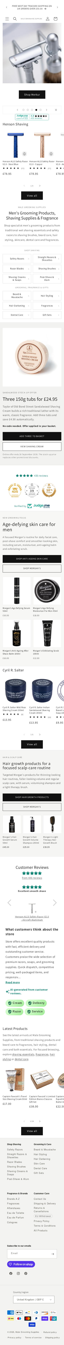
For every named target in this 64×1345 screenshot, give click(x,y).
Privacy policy (15, 1337)
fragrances (42, 1054)
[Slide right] (40, 186)
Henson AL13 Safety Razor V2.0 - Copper (41, 162)
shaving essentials (23, 1054)
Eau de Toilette (15, 1212)
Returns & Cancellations (41, 1209)
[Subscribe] (53, 1253)
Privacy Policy (41, 1221)
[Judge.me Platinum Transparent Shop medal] (32, 490)
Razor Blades (17, 268)
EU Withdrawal (43, 1216)
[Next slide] (46, 110)
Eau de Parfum (15, 1217)
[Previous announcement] (6, 7)
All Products (40, 1230)
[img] (32, 873)
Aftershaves (13, 1208)
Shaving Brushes (47, 268)
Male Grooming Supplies (27, 1331)
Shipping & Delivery (45, 1203)
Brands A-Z (13, 1198)
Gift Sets (47, 314)
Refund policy (50, 1332)
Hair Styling (47, 295)
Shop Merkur (32, 94)
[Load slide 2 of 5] (28, 110)
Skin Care (39, 1163)
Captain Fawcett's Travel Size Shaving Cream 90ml (15, 1098)
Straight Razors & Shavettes (47, 259)
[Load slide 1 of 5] (23, 110)
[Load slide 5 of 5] (40, 110)
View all (32, 195)
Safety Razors (17, 258)
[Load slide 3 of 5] (32, 110)
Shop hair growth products (32, 797)
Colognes (12, 1222)
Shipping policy (52, 1337)
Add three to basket (32, 436)
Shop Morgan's (32, 568)
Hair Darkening (17, 305)
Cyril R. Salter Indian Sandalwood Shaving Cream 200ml (39, 710)
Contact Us (40, 1198)
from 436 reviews (32, 877)
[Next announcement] (57, 7)
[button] (7, 19)
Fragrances (47, 305)
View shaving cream (32, 446)
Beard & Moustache (17, 295)
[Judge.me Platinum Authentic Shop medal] (15, 490)
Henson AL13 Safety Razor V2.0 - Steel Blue (15, 162)
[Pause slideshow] (57, 110)
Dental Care (17, 314)
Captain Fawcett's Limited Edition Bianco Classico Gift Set (42, 1099)
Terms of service (33, 1337)
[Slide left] (24, 186)
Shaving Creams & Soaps (17, 278)
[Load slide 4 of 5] (36, 110)
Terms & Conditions (45, 1225)
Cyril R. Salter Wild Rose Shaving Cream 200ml (14, 708)
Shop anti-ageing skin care (32, 558)
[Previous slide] (17, 110)
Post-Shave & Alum (47, 278)
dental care (21, 1059)
